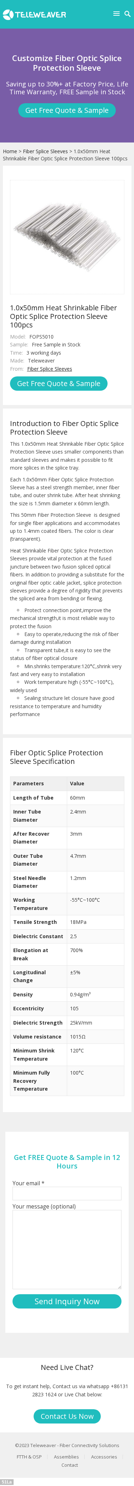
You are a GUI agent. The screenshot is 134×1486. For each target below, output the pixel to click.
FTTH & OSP (29, 1457)
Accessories (104, 1457)
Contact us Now (67, 1416)
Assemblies (66, 1457)
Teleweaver (43, 1445)
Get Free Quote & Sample (67, 110)
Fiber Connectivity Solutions (89, 1445)
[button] (118, 13)
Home (10, 151)
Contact (69, 1465)
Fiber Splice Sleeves (45, 151)
